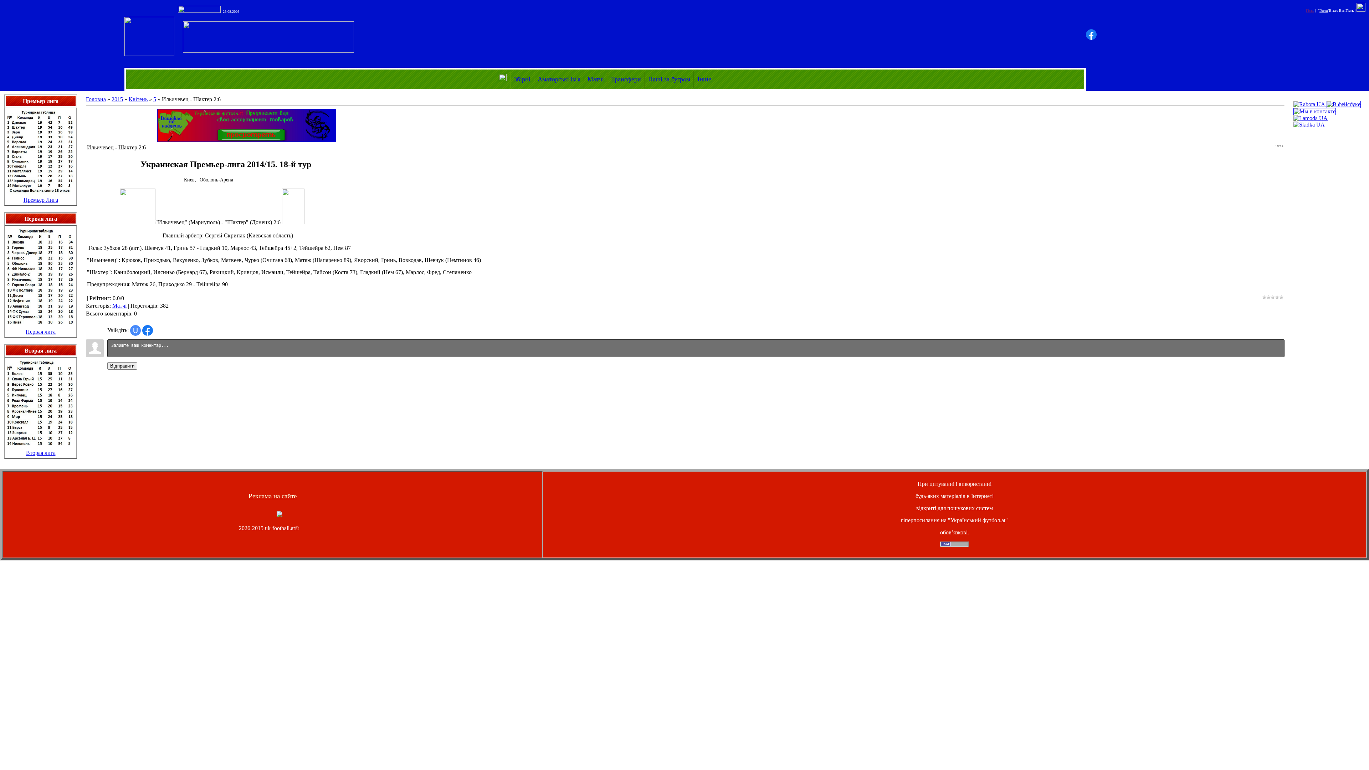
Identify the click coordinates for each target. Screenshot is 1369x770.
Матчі (596, 79)
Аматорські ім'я (559, 79)
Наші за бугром (669, 79)
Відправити (122, 366)
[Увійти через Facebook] (1091, 34)
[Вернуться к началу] (279, 515)
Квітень (138, 99)
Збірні (522, 79)
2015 (117, 99)
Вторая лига (41, 453)
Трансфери (626, 79)
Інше (704, 79)
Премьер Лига (41, 200)
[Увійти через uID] (135, 330)
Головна (96, 99)
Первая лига (41, 332)
